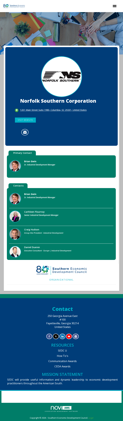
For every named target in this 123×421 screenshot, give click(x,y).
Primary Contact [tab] (22, 152)
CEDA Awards (62, 366)
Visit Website (25, 120)
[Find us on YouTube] (69, 336)
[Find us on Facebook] (49, 336)
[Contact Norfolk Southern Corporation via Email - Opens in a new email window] (25, 132)
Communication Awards (62, 361)
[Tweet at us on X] (56, 336)
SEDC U (62, 350)
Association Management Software (61, 411)
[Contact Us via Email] (76, 336)
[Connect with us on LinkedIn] (62, 336)
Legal (90, 418)
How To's (62, 356)
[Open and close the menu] (72, 6)
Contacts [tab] (18, 185)
